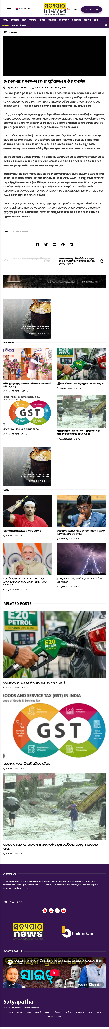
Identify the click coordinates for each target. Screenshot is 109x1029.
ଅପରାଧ (87, 19)
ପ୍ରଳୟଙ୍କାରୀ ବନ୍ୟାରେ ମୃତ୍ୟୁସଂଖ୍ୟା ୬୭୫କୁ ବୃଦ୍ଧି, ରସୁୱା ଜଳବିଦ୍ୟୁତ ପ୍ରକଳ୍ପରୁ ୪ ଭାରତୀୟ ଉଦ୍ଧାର (79, 433)
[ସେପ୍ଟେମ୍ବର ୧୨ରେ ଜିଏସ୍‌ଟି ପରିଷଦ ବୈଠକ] (27, 410)
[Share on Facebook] (37, 244)
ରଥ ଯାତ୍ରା (5, 25)
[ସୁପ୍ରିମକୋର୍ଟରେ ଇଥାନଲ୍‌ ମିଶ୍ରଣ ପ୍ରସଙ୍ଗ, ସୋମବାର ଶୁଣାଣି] (81, 364)
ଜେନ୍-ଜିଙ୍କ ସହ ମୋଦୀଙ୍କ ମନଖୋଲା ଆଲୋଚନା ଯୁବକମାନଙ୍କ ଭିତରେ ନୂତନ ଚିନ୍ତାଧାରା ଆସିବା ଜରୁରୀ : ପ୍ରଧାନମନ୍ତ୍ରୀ (25, 581)
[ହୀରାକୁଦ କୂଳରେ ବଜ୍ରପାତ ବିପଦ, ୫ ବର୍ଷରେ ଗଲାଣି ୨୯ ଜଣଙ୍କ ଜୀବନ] (81, 559)
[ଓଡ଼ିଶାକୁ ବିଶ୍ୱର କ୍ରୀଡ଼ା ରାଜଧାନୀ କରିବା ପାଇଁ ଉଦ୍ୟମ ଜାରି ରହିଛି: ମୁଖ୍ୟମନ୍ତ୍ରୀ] (27, 364)
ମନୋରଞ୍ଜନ (76, 19)
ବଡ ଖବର (15, 19)
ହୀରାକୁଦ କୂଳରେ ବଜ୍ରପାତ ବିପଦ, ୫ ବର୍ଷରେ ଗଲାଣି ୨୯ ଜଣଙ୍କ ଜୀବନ (79, 580)
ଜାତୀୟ (42, 19)
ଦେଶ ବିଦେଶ (64, 19)
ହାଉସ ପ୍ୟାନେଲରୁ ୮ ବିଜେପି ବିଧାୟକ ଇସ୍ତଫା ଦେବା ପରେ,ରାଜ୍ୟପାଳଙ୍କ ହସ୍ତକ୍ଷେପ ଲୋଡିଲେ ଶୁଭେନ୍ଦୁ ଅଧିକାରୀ (77, 261)
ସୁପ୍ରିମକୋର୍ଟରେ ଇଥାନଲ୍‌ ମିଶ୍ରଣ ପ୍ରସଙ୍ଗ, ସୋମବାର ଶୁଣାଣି (80, 383)
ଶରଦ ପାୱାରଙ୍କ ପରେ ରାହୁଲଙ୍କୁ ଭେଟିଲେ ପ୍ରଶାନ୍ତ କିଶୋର (31, 259)
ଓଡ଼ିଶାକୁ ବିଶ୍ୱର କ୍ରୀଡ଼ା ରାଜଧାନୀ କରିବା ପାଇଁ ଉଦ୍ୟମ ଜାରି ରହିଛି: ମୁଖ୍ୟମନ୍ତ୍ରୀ (27, 385)
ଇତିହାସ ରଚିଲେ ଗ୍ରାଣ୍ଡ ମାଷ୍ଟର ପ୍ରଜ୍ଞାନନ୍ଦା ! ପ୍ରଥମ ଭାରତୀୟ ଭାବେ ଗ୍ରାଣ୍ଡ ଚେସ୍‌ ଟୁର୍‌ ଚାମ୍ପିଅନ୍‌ (81, 532)
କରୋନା (57, 87)
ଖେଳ (96, 19)
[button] (76, 9)
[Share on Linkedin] (71, 244)
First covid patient (20, 231)
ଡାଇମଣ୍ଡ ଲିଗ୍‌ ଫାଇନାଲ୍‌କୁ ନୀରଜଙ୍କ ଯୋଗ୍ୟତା (22, 530)
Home (5, 19)
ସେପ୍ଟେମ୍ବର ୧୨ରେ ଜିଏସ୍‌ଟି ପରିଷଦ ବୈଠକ (21, 429)
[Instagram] (68, 9)
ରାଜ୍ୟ (24, 19)
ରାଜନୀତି (32, 19)
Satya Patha (41, 87)
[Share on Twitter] (46, 244)
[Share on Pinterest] (63, 244)
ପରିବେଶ (52, 19)
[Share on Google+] (54, 244)
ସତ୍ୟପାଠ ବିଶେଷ (19, 25)
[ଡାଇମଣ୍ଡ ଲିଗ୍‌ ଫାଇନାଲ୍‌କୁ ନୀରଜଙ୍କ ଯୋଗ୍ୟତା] (27, 511)
